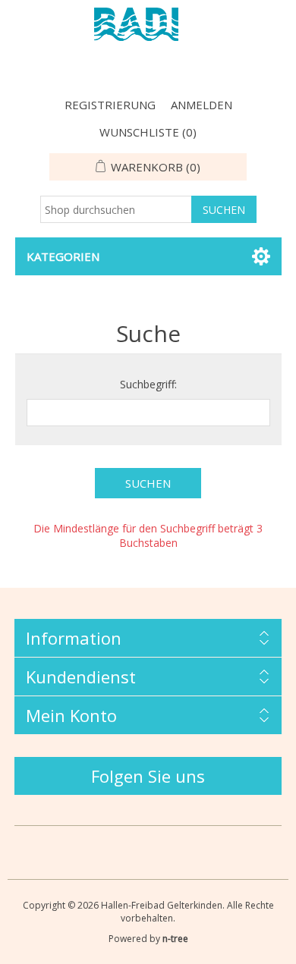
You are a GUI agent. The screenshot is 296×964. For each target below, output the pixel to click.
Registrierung (110, 104)
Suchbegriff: (148, 384)
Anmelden (201, 104)
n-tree (175, 938)
